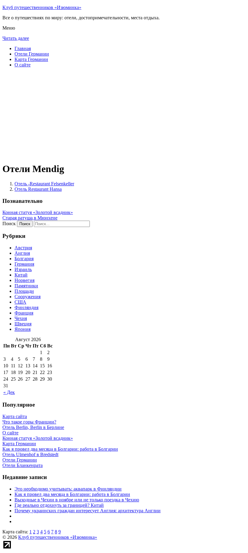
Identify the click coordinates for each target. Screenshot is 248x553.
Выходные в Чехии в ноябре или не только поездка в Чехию (77, 499)
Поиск (9, 223)
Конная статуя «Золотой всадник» (37, 212)
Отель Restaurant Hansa (38, 189)
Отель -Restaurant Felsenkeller (44, 183)
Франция (24, 312)
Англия (22, 253)
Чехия (21, 318)
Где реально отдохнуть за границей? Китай (59, 505)
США (20, 302)
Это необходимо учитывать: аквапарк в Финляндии (68, 488)
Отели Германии (32, 53)
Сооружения (28, 296)
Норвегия (24, 280)
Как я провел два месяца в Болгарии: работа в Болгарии (72, 494)
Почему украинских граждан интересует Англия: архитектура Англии (88, 510)
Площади (24, 291)
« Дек (9, 392)
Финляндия (26, 307)
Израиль (23, 269)
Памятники (26, 285)
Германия (24, 264)
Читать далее (15, 38)
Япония (23, 329)
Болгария (24, 258)
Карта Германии (31, 59)
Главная (23, 48)
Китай (21, 274)
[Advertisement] (124, 114)
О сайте (23, 64)
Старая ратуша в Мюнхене (29, 217)
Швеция (23, 323)
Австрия (23, 247)
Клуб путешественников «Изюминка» (41, 7)
